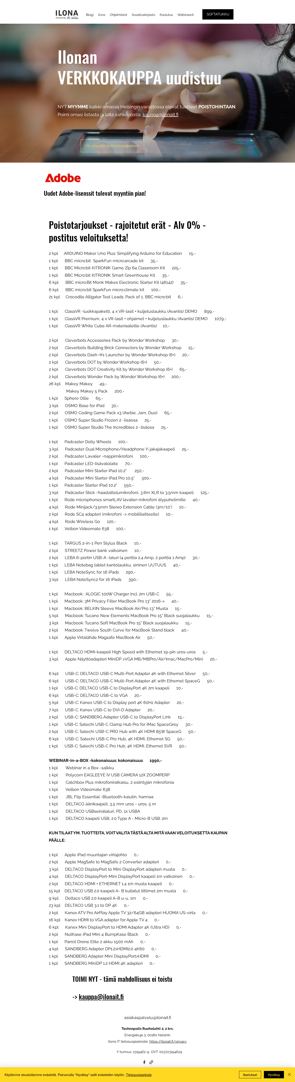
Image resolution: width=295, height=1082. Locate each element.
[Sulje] (289, 1074)
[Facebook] (144, 1062)
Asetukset (250, 1074)
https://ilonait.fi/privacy (168, 1041)
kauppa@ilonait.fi (160, 114)
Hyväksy (274, 1074)
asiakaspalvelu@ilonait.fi (147, 1017)
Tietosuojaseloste (139, 1074)
